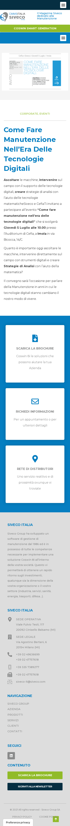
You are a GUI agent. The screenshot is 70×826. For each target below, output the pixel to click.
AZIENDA (13, 709)
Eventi (44, 113)
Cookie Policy (48, 816)
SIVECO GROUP (18, 703)
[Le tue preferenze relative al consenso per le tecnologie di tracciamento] (18, 822)
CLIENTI (13, 725)
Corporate (29, 113)
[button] (63, 5)
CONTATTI (14, 731)
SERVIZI (13, 720)
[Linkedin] (11, 756)
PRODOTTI (15, 714)
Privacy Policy (22, 816)
